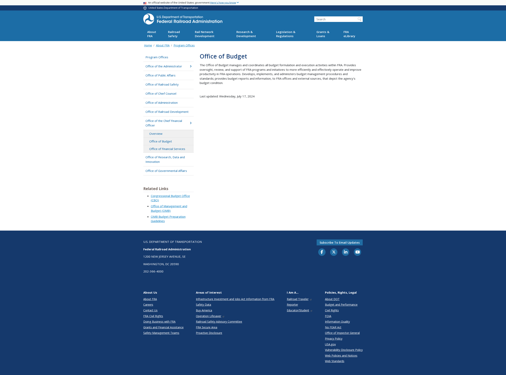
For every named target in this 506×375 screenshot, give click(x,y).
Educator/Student (298, 310)
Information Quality (337, 321)
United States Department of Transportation (173, 7)
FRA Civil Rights (153, 316)
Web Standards (334, 361)
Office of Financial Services (167, 149)
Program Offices (184, 45)
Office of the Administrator (163, 66)
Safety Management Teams (161, 333)
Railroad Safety (174, 34)
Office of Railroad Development (167, 112)
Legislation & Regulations (285, 34)
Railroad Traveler (298, 299)
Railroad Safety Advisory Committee (219, 321)
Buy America (204, 310)
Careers (148, 304)
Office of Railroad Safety (162, 84)
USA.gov (330, 344)
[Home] (182, 20)
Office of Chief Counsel (160, 93)
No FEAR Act (333, 327)
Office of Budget (160, 141)
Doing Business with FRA (159, 321)
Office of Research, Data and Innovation (165, 159)
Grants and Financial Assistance (163, 327)
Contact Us (150, 310)
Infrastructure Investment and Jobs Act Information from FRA (235, 299)
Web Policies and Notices (341, 355)
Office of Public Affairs (160, 75)
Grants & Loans (322, 34)
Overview (155, 134)
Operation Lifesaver (208, 316)
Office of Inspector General (342, 333)
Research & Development (246, 34)
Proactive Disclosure (209, 333)
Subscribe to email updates (340, 242)
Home (148, 45)
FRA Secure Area (206, 327)
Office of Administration (161, 103)
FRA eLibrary (349, 34)
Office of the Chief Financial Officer (163, 123)
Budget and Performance (341, 304)
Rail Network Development (204, 34)
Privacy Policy (333, 338)
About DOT (332, 299)
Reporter (292, 304)
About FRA (151, 34)
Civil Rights (332, 310)
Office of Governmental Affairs (166, 171)
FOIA (328, 316)
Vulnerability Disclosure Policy (344, 350)
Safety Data (203, 304)
